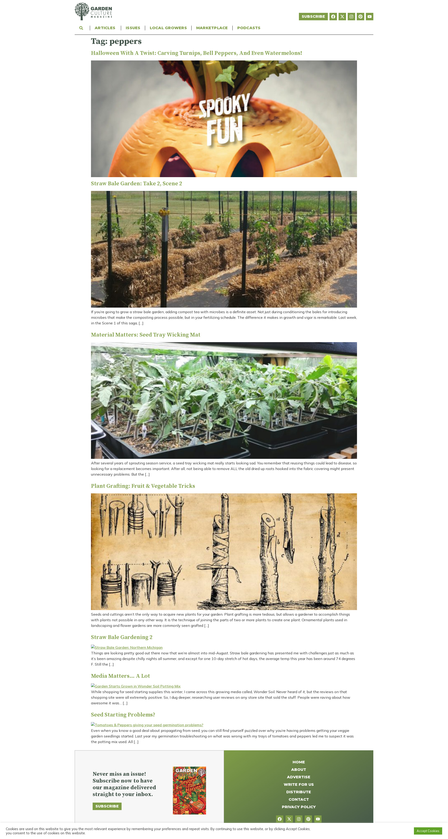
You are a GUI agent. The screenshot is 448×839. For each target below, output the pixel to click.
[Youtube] (369, 16)
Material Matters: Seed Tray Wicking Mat (145, 334)
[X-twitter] (342, 16)
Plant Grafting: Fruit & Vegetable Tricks (143, 486)
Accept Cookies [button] (428, 831)
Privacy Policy (299, 807)
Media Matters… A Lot (120, 676)
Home (299, 762)
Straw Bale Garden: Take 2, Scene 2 (136, 183)
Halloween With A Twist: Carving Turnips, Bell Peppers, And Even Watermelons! (196, 53)
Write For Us (299, 784)
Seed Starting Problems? (123, 714)
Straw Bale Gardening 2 (121, 637)
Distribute (298, 792)
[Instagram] (351, 16)
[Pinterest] (360, 16)
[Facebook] (333, 16)
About (298, 769)
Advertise (298, 777)
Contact (299, 799)
